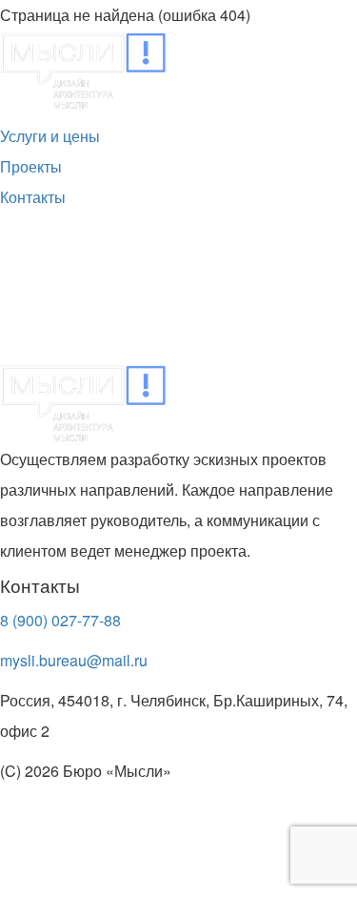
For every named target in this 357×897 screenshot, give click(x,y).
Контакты (33, 197)
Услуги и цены (50, 136)
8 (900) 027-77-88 (60, 620)
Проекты (31, 166)
